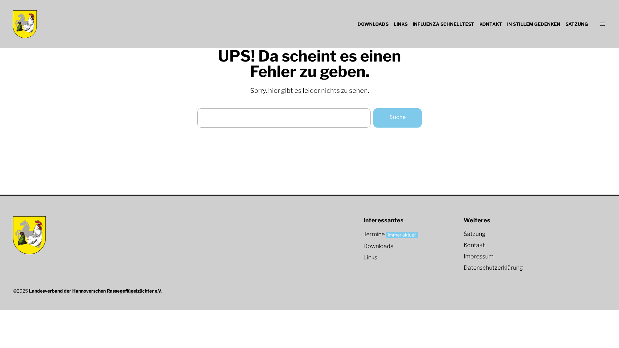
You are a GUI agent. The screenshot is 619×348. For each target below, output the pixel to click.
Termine (374, 234)
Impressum (479, 256)
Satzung (475, 233)
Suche (397, 117)
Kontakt (474, 245)
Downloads (378, 246)
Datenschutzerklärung (493, 267)
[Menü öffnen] (602, 24)
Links (370, 257)
